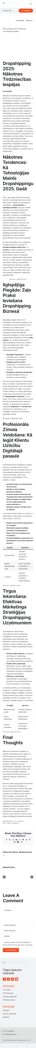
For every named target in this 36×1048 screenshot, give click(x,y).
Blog (8, 823)
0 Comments (15, 823)
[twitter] (8, 979)
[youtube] (16, 979)
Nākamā (29, 20)
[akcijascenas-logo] (11, 2)
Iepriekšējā (20, 20)
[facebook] (4, 979)
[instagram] (12, 979)
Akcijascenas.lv (9, 821)
